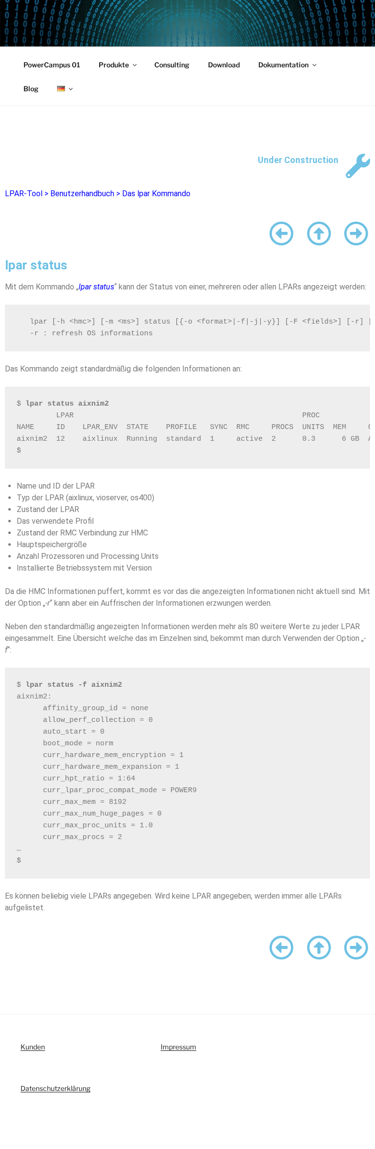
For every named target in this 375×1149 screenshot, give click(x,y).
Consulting (171, 65)
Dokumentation (283, 65)
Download (224, 65)
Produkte (114, 65)
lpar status (96, 286)
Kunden (33, 1047)
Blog (31, 88)
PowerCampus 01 (51, 65)
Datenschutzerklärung (55, 1088)
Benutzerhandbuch (82, 193)
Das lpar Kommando (156, 193)
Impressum (178, 1047)
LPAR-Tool (23, 193)
